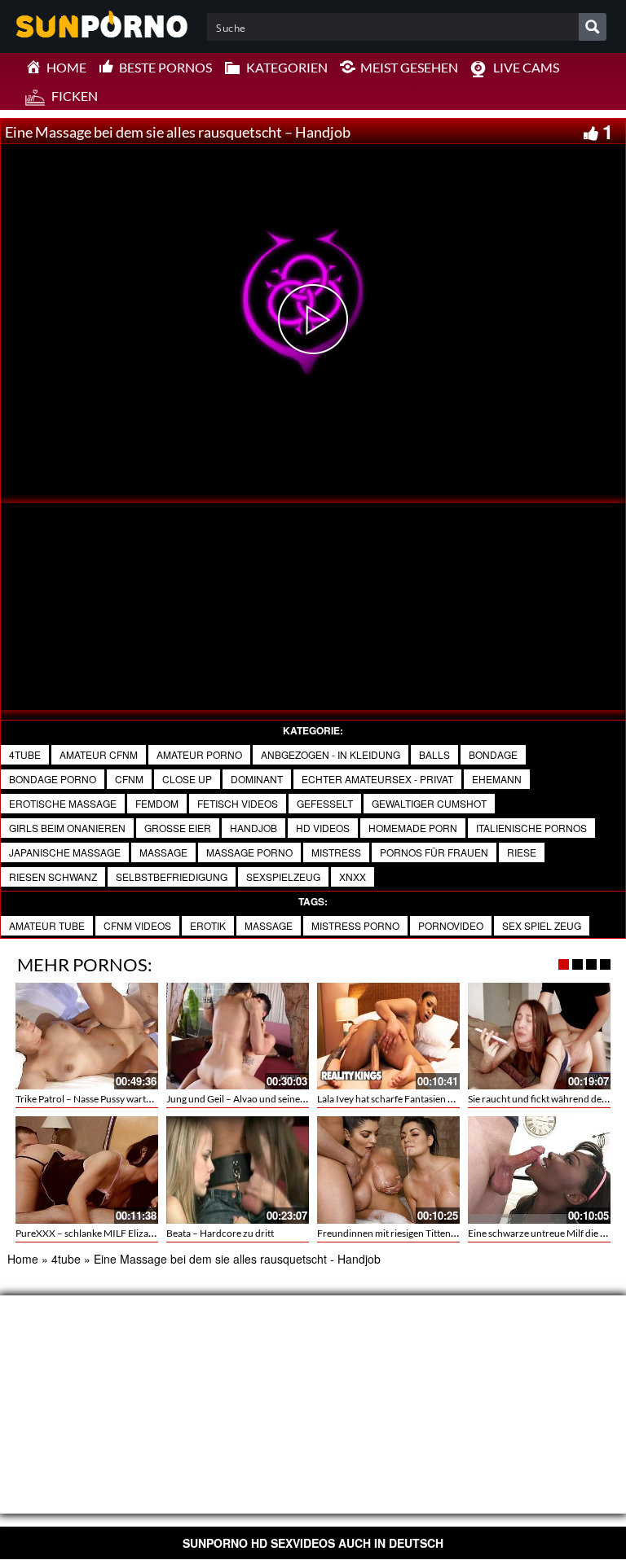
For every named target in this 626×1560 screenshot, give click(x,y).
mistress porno (355, 925)
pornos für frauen (434, 852)
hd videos (323, 828)
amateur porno (199, 754)
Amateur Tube (47, 925)
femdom (157, 803)
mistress (336, 852)
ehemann (497, 779)
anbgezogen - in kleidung (330, 754)
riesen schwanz (53, 876)
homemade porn (412, 828)
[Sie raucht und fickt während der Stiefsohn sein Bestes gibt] (539, 1036)
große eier (177, 828)
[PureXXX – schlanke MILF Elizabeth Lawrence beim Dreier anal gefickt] (86, 1169)
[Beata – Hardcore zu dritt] (237, 1169)
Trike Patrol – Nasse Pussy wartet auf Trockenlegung (125, 1099)
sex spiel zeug (541, 925)
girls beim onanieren (67, 828)
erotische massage (63, 803)
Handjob (253, 828)
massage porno (249, 852)
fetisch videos (237, 803)
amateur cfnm (99, 754)
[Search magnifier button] (592, 27)
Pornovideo (450, 925)
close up (187, 779)
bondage (493, 754)
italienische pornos (531, 828)
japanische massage (65, 852)
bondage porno (52, 779)
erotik (208, 925)
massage (269, 925)
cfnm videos (137, 925)
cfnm (129, 779)
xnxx (352, 876)
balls (434, 754)
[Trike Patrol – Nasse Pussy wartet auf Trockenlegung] (86, 1036)
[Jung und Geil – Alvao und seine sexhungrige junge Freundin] (237, 1036)
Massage (163, 852)
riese (521, 852)
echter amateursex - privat (377, 779)
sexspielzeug (283, 876)
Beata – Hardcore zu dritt (220, 1233)
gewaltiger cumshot (429, 803)
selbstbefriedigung (171, 876)
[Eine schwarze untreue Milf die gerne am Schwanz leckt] (539, 1169)
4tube (25, 754)
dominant (257, 779)
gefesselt (325, 803)
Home (22, 1259)
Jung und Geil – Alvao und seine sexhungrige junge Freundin (293, 1099)
